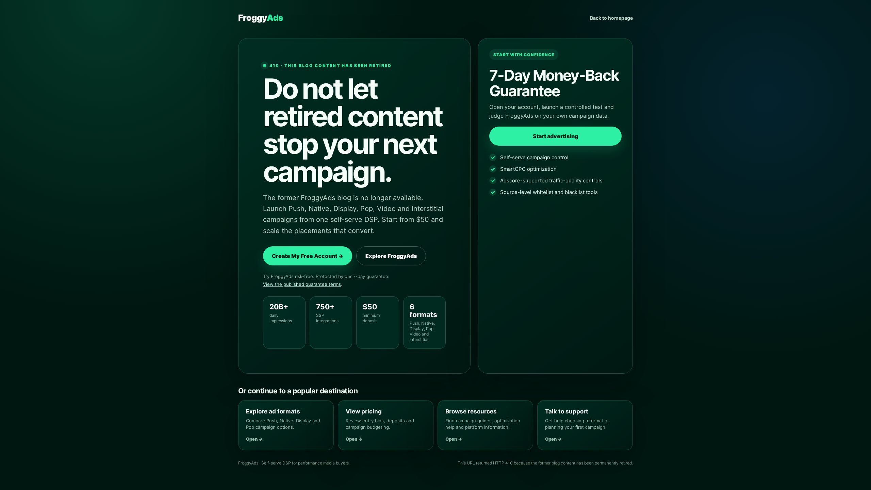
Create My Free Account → (307, 255)
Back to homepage (611, 18)
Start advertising (555, 136)
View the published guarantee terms (302, 284)
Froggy (260, 18)
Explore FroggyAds (391, 255)
